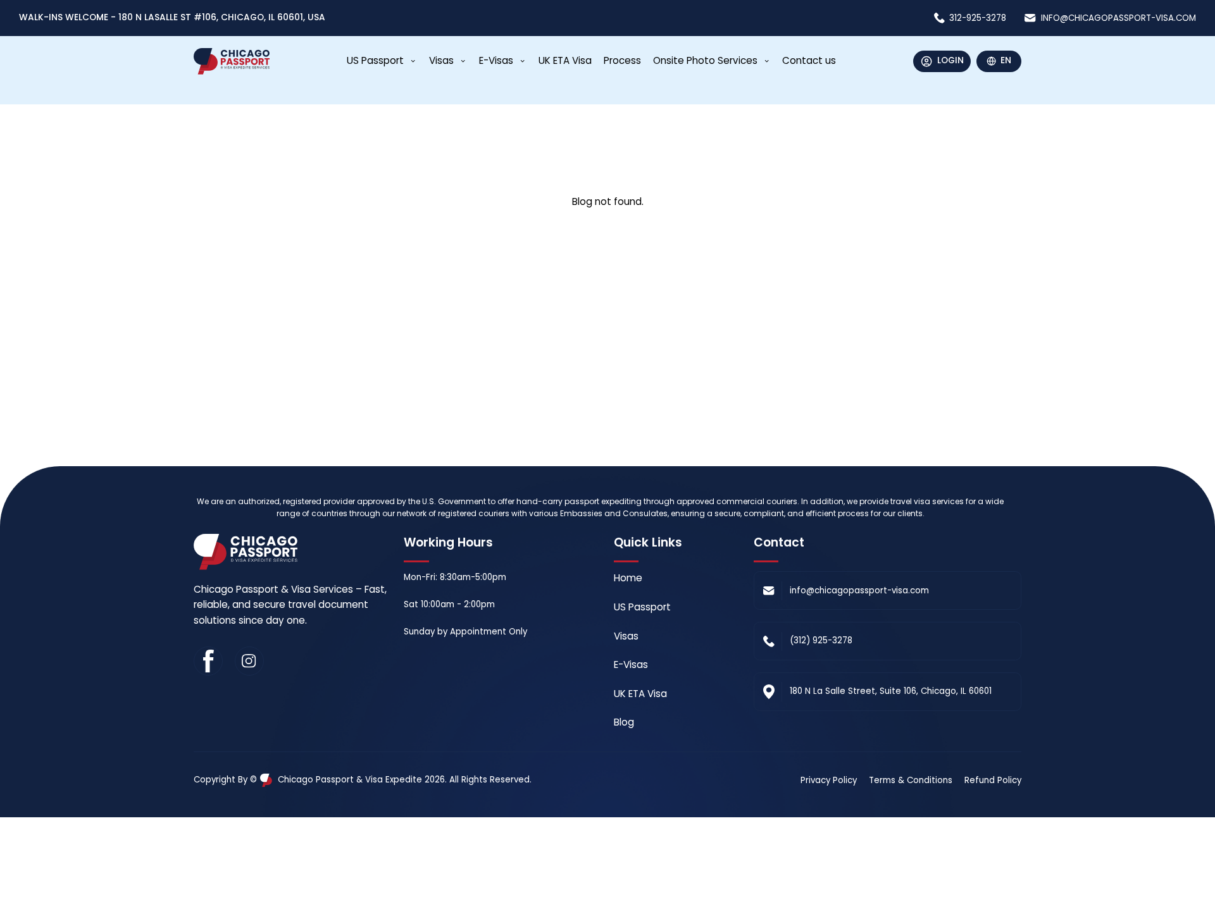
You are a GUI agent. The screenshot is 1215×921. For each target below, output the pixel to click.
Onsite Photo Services (705, 60)
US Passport (375, 60)
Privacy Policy (829, 780)
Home (628, 577)
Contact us (809, 60)
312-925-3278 (977, 18)
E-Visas (496, 60)
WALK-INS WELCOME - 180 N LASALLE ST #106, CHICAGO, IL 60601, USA (172, 17)
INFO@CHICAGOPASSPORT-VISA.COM (1118, 18)
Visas (441, 60)
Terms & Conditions (910, 780)
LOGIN (950, 60)
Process (622, 60)
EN (1005, 60)
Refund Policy (992, 780)
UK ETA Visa (565, 60)
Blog (624, 722)
